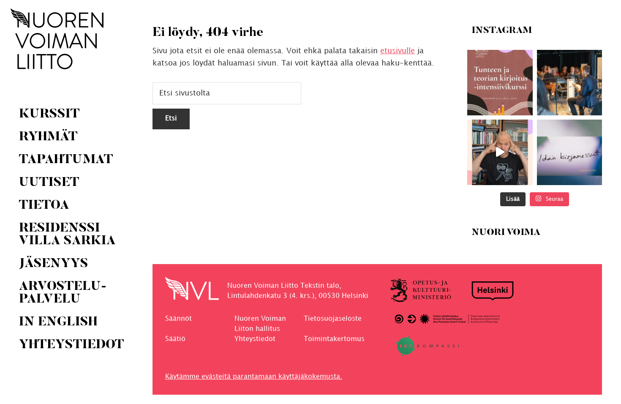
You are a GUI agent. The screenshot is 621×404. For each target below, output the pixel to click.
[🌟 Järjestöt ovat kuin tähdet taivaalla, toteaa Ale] (500, 152)
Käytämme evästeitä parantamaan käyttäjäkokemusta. (253, 377)
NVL (57, 38)
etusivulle (397, 51)
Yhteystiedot (254, 339)
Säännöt (178, 319)
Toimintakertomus (334, 339)
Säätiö (175, 339)
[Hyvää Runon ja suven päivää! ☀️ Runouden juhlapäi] (569, 82)
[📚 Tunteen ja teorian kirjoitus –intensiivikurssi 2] (500, 82)
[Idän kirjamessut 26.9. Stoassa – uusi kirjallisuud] (569, 152)
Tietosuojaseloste (333, 319)
